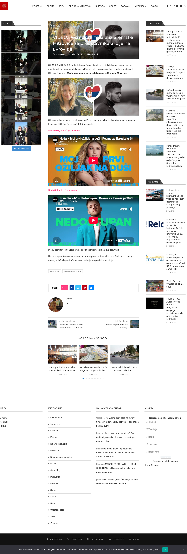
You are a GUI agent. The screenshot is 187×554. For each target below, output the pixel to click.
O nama (3, 418)
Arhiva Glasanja (151, 465)
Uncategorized (57, 510)
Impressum (140, 6)
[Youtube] (177, 6)
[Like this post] (65, 287)
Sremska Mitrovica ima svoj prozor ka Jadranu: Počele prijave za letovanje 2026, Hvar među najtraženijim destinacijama (175, 231)
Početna (37, 6)
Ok (165, 549)
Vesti (52, 516)
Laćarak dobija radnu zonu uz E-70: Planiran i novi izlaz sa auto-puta (175, 94)
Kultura (100, 6)
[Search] (185, 6)
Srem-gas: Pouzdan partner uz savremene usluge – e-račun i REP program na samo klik (175, 261)
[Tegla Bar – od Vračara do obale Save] (154, 286)
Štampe (152, 422)
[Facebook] (167, 6)
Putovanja (55, 477)
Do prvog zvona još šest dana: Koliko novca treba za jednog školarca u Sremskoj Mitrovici (115, 452)
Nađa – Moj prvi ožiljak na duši (64, 130)
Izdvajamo (55, 424)
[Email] (181, 6)
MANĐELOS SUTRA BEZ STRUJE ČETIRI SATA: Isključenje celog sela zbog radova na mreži (116, 468)
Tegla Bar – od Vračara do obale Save (175, 284)
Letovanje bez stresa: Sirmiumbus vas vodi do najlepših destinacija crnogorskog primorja (175, 199)
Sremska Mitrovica (80, 6)
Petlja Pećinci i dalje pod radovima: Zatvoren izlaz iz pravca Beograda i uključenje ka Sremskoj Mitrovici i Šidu (175, 156)
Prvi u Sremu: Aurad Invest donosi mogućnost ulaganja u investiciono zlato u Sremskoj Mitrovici (175, 309)
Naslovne (54, 450)
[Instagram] (174, 6)
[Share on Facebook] (72, 287)
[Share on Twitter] (78, 287)
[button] (52, 361)
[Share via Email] (91, 287)
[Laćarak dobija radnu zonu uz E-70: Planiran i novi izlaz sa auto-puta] (124, 354)
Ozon (64, 54)
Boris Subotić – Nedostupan (62, 190)
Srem (61, 6)
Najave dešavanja (58, 444)
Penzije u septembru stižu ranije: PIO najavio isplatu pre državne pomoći (175, 72)
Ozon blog (55, 470)
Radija (151, 437)
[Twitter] (171, 6)
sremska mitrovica (72, 271)
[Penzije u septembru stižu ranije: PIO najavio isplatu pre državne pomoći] (93, 354)
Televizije (152, 429)
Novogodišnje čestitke (61, 457)
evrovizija (54, 271)
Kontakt (3, 422)
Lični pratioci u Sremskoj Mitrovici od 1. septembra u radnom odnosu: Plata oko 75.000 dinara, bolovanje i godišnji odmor (175, 41)
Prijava (3, 426)
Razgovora (153, 451)
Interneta (152, 444)
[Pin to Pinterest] (84, 287)
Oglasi (154, 6)
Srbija (50, 6)
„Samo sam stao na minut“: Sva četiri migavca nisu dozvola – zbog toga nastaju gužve (117, 422)
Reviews (54, 483)
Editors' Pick (56, 417)
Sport (113, 6)
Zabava (125, 6)
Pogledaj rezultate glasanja (166, 461)
